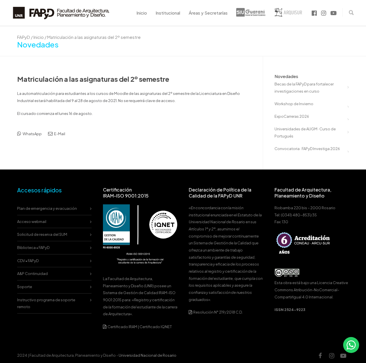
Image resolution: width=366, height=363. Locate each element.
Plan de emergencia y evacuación (47, 208)
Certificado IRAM (122, 326)
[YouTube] (343, 355)
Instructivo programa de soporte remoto (46, 303)
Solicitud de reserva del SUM (42, 234)
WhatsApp (32, 133)
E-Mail (59, 133)
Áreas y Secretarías (208, 12)
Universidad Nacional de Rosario (147, 355)
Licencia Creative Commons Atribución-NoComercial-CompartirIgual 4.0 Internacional (311, 289)
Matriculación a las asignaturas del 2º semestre (93, 79)
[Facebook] (320, 355)
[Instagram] (331, 355)
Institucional (168, 12)
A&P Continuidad (32, 273)
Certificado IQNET (156, 326)
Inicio (141, 12)
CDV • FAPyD (28, 260)
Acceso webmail (31, 221)
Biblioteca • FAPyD (33, 247)
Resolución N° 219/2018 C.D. (218, 312)
